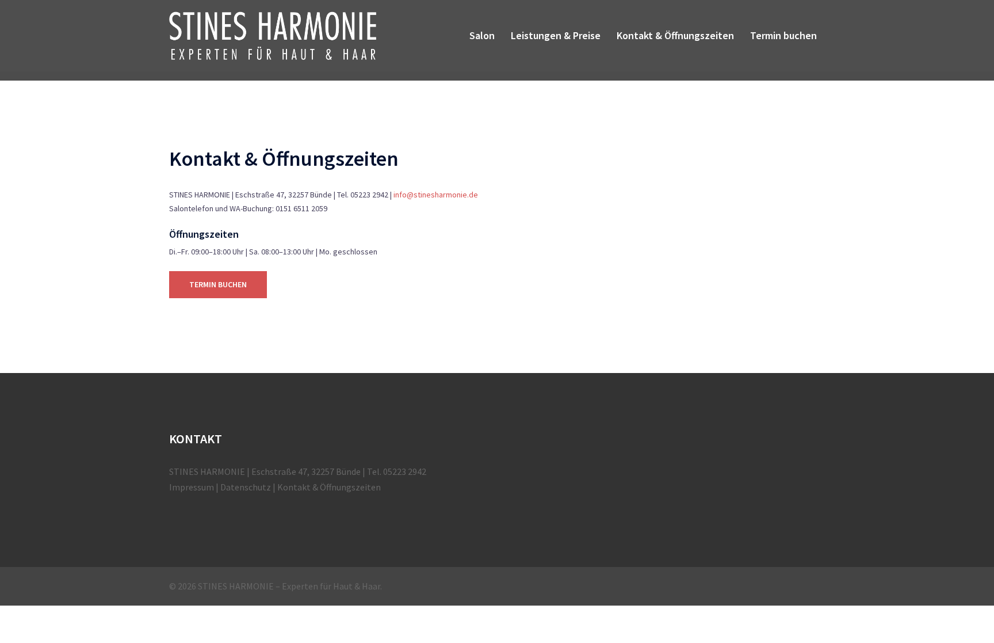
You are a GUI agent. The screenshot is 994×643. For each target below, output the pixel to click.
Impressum (191, 487)
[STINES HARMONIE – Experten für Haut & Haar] (272, 34)
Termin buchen (783, 35)
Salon (482, 35)
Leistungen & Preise (556, 35)
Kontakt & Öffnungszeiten (675, 35)
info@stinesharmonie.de (435, 194)
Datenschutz (245, 487)
